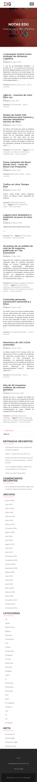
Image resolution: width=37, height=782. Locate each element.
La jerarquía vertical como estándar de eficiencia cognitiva (17, 56)
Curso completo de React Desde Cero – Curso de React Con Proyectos (17, 164)
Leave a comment (21, 154)
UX (24, 85)
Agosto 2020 (9, 532)
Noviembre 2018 (11, 560)
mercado (16, 289)
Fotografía (9, 655)
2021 (18, 285)
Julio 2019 (8, 548)
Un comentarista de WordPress (16, 487)
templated (14, 422)
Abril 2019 (9, 552)
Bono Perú (23, 285)
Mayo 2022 (9, 512)
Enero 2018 (9, 596)
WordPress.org (10, 746)
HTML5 (24, 332)
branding (26, 418)
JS (19, 174)
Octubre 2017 (10, 604)
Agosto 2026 (9, 500)
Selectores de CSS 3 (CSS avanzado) (16, 343)
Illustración (22, 416)
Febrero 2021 (10, 524)
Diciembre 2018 (11, 556)
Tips (18, 85)
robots (31, 289)
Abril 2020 (9, 540)
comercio (6, 287)
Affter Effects (10, 627)
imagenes (8, 671)
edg (30, 418)
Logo (4, 420)
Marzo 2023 (9, 508)
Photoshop (6, 418)
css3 (11, 152)
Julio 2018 (8, 576)
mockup (14, 420)
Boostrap (8, 635)
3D (6, 619)
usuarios (6, 291)
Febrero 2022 (10, 516)
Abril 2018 (9, 584)
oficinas (21, 289)
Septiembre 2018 (11, 568)
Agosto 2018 (9, 572)
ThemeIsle (27, 778)
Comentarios (11, 742)
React (22, 174)
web (12, 154)
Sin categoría (21, 283)
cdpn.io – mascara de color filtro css (17, 96)
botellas (19, 418)
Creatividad (14, 416)
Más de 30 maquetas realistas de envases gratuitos (14, 387)
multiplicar (6, 154)
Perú (14, 204)
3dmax (7, 623)
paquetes (30, 420)
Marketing (13, 283)
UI (21, 85)
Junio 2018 (9, 580)
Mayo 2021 (9, 520)
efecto (16, 152)
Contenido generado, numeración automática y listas (17, 301)
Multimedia (9, 687)
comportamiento (15, 287)
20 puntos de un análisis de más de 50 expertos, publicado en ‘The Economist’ (18, 249)
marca (9, 420)
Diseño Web (17, 104)
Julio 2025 (8, 504)
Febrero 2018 (10, 592)
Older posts (8, 430)
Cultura (7, 647)
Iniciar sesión (9, 734)
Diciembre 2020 (11, 528)
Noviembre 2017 (11, 600)
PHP (7, 695)
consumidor (25, 287)
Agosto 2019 (9, 544)
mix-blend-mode (23, 152)
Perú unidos (7, 238)
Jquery (7, 675)
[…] (18, 80)
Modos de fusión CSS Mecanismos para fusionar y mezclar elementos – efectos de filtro (18, 118)
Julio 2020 (8, 536)
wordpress (9, 723)
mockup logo (22, 420)
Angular (8, 631)
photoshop (6, 422)
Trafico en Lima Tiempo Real (16, 185)
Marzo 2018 (9, 588)
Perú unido (20, 204)
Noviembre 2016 (11, 608)
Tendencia (13, 85)
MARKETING (7, 289)
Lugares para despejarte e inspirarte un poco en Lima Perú (17, 217)
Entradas (9, 738)
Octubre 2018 (10, 564)
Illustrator (8, 667)
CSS (11, 104)
